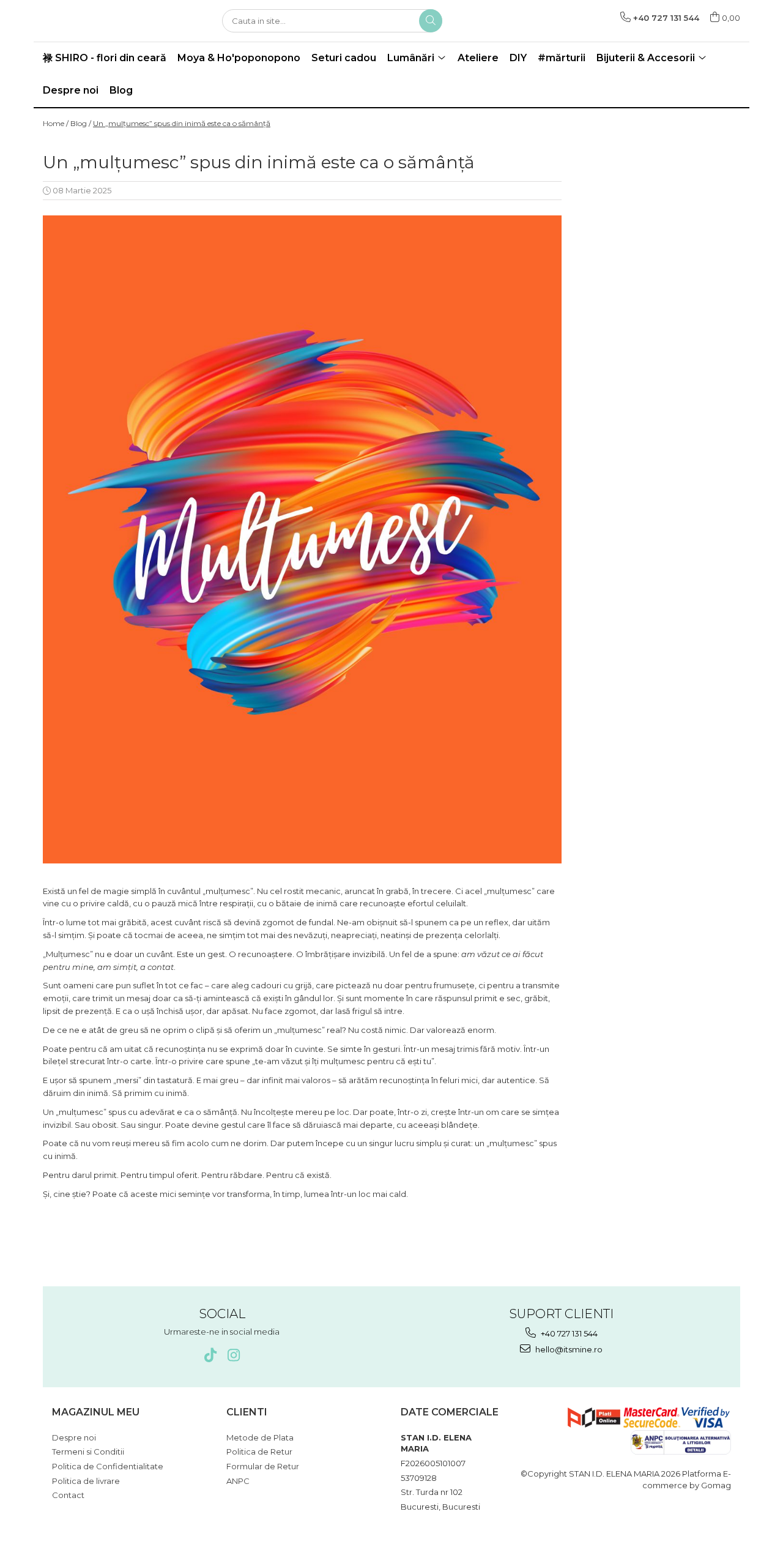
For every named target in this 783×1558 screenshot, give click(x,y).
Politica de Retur (259, 1451)
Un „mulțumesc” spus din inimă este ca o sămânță (181, 123)
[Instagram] (233, 1355)
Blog (121, 90)
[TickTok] (210, 1355)
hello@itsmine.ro (568, 1349)
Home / (56, 123)
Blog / (80, 123)
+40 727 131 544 (568, 1333)
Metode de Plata (260, 1437)
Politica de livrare (86, 1481)
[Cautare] (430, 20)
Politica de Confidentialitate (107, 1466)
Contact (68, 1495)
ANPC (238, 1481)
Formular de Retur (262, 1466)
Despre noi (70, 90)
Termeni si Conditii (88, 1451)
